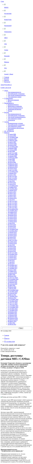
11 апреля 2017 (12, 257)
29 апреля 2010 (12, 168)
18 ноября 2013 (12, 212)
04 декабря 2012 (12, 189)
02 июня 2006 (12, 136)
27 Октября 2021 (13, 310)
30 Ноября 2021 (12, 313)
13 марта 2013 (12, 195)
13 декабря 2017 (12, 266)
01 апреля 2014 (12, 217)
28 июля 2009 (12, 162)
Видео (10, 101)
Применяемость (9, 103)
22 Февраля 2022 (13, 319)
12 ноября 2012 (12, 187)
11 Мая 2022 (11, 323)
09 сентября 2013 (13, 209)
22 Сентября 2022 (13, 299)
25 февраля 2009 (13, 157)
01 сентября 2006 (13, 137)
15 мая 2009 (11, 160)
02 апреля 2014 (12, 218)
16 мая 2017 (11, 260)
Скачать (6, 122)
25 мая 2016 (11, 245)
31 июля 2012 (12, 184)
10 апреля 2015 (12, 234)
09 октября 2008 (12, 154)
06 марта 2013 (12, 193)
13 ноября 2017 (12, 271)
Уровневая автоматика (14, 109)
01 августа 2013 (12, 201)
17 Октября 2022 (13, 301)
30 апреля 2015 (12, 235)
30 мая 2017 (11, 263)
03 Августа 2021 (13, 302)
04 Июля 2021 (12, 295)
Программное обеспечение (16, 128)
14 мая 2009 (11, 159)
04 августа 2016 (12, 252)
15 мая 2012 (11, 181)
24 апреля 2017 (12, 259)
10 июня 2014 (12, 226)
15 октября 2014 (12, 231)
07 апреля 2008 (12, 150)
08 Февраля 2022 (13, 318)
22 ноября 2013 (12, 213)
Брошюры (11, 129)
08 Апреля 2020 (12, 284)
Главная (6, 77)
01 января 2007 (12, 139)
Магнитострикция (13, 100)
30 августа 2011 (12, 178)
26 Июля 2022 (12, 324)
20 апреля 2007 (12, 145)
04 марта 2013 (12, 192)
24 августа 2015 (12, 240)
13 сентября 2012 (13, 185)
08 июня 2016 (12, 246)
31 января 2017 (12, 256)
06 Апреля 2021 (12, 293)
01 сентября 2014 (13, 229)
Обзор (6, 90)
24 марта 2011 (12, 175)
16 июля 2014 (12, 227)
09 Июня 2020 (12, 287)
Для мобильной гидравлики (16, 93)
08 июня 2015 (12, 238)
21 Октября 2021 (13, 309)
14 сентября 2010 (13, 171)
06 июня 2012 (12, 182)
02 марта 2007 (12, 142)
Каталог (6, 78)
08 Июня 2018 (12, 276)
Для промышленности (14, 92)
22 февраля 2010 (13, 167)
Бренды (6, 80)
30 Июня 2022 (12, 298)
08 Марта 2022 (12, 321)
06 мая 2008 (11, 151)
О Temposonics (8, 98)
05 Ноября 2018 (12, 280)
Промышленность (13, 104)
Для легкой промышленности (17, 95)
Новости (6, 132)
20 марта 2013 (12, 196)
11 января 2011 (12, 173)
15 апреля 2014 (12, 221)
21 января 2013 (12, 190)
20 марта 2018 (12, 270)
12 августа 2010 (12, 170)
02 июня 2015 (12, 237)
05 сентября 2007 (13, 146)
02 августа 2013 (12, 203)
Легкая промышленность (15, 107)
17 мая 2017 (11, 262)
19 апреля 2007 (12, 143)
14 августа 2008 (12, 153)
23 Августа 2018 (13, 277)
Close (2, 1)
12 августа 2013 (12, 207)
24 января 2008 (12, 148)
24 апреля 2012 (12, 179)
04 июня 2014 (12, 224)
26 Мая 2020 (11, 285)
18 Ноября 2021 (12, 312)
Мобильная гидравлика (15, 106)
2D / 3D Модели (9, 131)
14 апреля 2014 (12, 220)
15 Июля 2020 (12, 288)
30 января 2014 (12, 215)
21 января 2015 (12, 232)
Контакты (7, 82)
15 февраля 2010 (13, 165)
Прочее (10, 111)
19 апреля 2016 (12, 243)
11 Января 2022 (12, 315)
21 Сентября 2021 (13, 305)
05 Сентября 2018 (13, 279)
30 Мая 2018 (11, 274)
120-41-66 (6, 87)
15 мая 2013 (11, 199)
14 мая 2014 (11, 223)
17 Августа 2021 (13, 304)
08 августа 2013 (12, 204)
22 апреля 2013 (12, 198)
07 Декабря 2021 (13, 296)
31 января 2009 (12, 156)
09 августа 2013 (12, 206)
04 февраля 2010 (13, 164)
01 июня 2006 (12, 134)
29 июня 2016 (12, 249)
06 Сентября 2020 (13, 290)
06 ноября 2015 (12, 242)
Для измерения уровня (14, 97)
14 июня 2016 (12, 248)
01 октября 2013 (12, 210)
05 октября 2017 (12, 265)
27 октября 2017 (12, 268)
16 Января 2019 (12, 282)
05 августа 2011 (12, 176)
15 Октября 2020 (13, 291)
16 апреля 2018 (12, 273)
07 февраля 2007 (13, 140)
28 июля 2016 (12, 251)
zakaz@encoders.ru (6, 84)
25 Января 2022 (12, 316)
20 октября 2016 (12, 254)
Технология (11, 120)
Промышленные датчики (15, 123)
